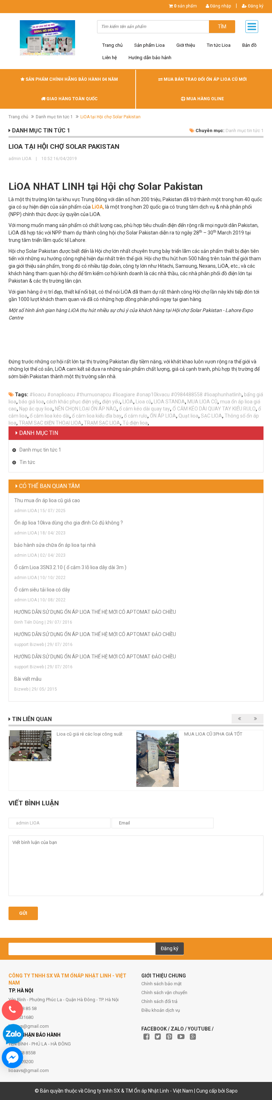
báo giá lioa (31, 401)
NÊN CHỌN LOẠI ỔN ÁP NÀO (86, 409)
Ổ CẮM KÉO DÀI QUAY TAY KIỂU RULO (214, 409)
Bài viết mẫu (27, 679)
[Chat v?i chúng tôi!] (12, 1057)
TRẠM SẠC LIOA (102, 423)
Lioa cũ (143, 401)
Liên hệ (109, 57)
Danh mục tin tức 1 (54, 116)
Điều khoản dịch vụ (160, 1010)
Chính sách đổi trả (159, 1001)
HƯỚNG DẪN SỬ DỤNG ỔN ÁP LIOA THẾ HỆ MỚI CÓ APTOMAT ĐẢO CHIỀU (95, 612)
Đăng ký (255, 6)
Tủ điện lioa (135, 423)
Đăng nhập (220, 6)
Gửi (23, 913)
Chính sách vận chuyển (164, 992)
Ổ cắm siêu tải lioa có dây (42, 589)
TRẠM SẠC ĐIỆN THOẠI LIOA (50, 423)
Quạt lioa (188, 416)
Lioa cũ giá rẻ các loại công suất (90, 734)
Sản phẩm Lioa (149, 45)
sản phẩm (185, 6)
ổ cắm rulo (135, 416)
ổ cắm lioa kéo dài (49, 416)
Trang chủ (112, 45)
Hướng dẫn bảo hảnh (150, 57)
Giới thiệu (185, 45)
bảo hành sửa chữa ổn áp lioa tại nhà (55, 545)
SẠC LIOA (211, 416)
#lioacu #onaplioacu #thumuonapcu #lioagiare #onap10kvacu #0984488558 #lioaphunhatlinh (135, 394)
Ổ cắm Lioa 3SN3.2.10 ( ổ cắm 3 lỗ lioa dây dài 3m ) (70, 567)
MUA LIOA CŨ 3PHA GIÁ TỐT (213, 734)
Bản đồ (249, 45)
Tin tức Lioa (219, 45)
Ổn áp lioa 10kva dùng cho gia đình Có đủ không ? (68, 523)
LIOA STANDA (169, 401)
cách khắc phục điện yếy (73, 401)
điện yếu (111, 401)
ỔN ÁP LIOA (163, 416)
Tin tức (27, 462)
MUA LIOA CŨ (202, 401)
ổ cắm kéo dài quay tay (144, 409)
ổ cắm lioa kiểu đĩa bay (96, 416)
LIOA (128, 401)
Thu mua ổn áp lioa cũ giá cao (47, 500)
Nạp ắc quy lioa (35, 409)
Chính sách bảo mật (161, 983)
